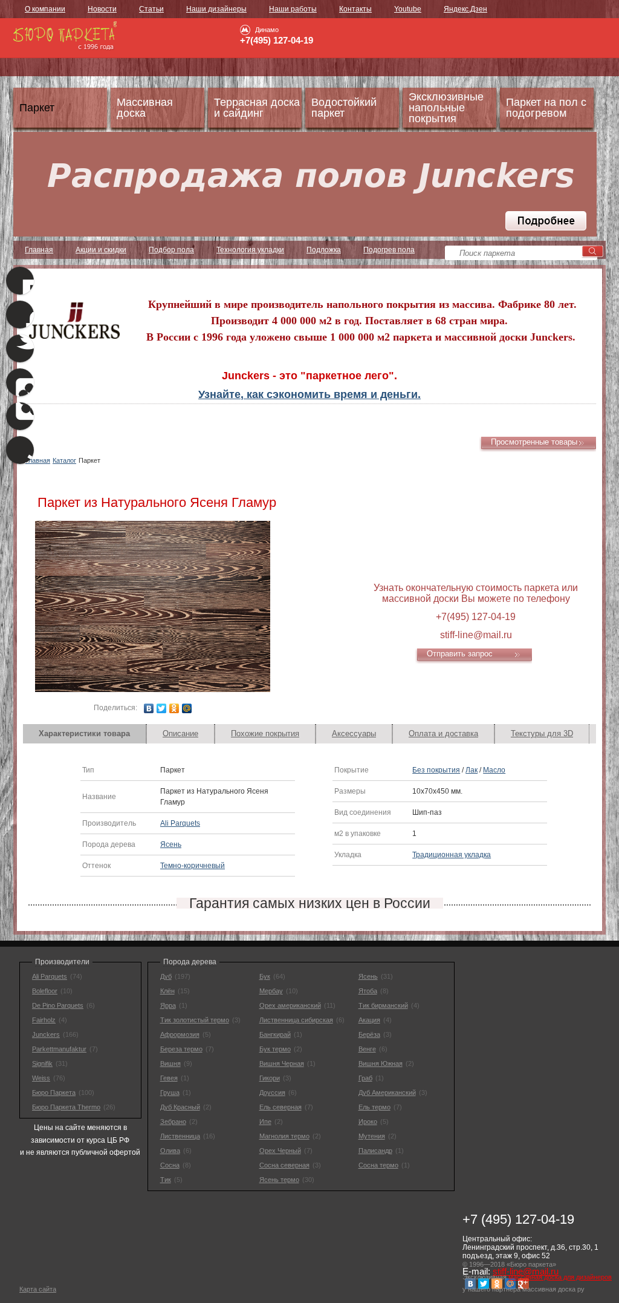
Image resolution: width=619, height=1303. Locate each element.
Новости (102, 9)
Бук (264, 976)
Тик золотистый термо (194, 1020)
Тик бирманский (383, 1005)
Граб (365, 1078)
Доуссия (272, 1092)
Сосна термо (378, 1165)
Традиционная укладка (451, 855)
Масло (494, 770)
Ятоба (367, 990)
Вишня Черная (281, 1063)
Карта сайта (37, 1289)
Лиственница (180, 1136)
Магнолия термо (284, 1136)
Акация (369, 1020)
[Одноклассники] (174, 708)
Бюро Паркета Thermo (66, 1107)
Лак (471, 770)
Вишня (170, 1063)
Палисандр (375, 1150)
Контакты (355, 9)
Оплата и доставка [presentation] (443, 733)
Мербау (271, 990)
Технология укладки (250, 250)
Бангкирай (275, 1034)
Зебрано (173, 1121)
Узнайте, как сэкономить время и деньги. (309, 394)
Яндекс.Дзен (465, 9)
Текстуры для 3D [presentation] (542, 733)
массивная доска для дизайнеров (560, 1277)
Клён (167, 990)
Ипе (265, 1121)
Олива (170, 1150)
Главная (39, 250)
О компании (45, 9)
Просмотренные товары (534, 441)
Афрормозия (179, 1034)
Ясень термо (279, 1179)
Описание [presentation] (180, 733)
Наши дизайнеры (216, 9)
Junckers (46, 1034)
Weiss (41, 1078)
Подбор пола (171, 250)
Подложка (323, 250)
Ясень (170, 844)
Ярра (168, 1005)
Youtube (407, 9)
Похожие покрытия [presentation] (265, 733)
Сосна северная (284, 1165)
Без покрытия (436, 770)
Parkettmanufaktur (59, 1049)
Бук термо (275, 1049)
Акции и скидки (101, 250)
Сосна (170, 1165)
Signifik (42, 1063)
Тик (165, 1179)
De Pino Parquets (57, 1005)
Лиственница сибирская (296, 1020)
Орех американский (290, 1005)
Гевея (169, 1078)
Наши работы (293, 9)
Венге (367, 1049)
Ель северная (280, 1107)
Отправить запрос (460, 653)
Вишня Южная (380, 1063)
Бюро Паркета (54, 1092)
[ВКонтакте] (149, 708)
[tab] (84, 733)
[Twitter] (161, 708)
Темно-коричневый (192, 865)
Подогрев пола (389, 250)
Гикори (269, 1078)
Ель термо (374, 1107)
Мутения (371, 1136)
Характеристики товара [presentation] (84, 733)
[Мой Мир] (187, 708)
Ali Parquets (180, 823)
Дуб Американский (387, 1092)
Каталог (64, 460)
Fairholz (44, 1020)
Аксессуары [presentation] (354, 733)
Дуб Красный (180, 1107)
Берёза (369, 1034)
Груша (170, 1092)
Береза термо (181, 1049)
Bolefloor (44, 990)
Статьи (151, 9)
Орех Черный (280, 1150)
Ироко (367, 1121)
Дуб (166, 976)
